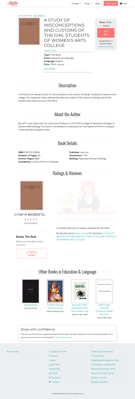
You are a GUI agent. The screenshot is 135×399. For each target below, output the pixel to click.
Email (54, 373)
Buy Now (106, 33)
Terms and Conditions (102, 351)
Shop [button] (87, 3)
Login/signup (110, 3)
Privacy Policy (97, 355)
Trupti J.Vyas (50, 50)
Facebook (55, 377)
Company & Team (57, 351)
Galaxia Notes (31, 304)
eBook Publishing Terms (103, 368)
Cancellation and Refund (103, 364)
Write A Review (32, 253)
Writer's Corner (99, 377)
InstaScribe (54, 368)
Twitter (55, 381)
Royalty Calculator (100, 381)
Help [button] (97, 3)
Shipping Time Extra (106, 46)
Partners (53, 355)
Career (52, 360)
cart (124, 3)
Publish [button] (76, 3)
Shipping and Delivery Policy (105, 360)
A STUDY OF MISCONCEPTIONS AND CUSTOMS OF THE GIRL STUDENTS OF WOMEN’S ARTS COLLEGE (86, 236)
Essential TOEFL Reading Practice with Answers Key (79, 308)
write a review (82, 233)
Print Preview (49, 68)
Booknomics (13, 351)
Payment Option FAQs (63, 337)
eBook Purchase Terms (102, 373)
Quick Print (54, 364)
